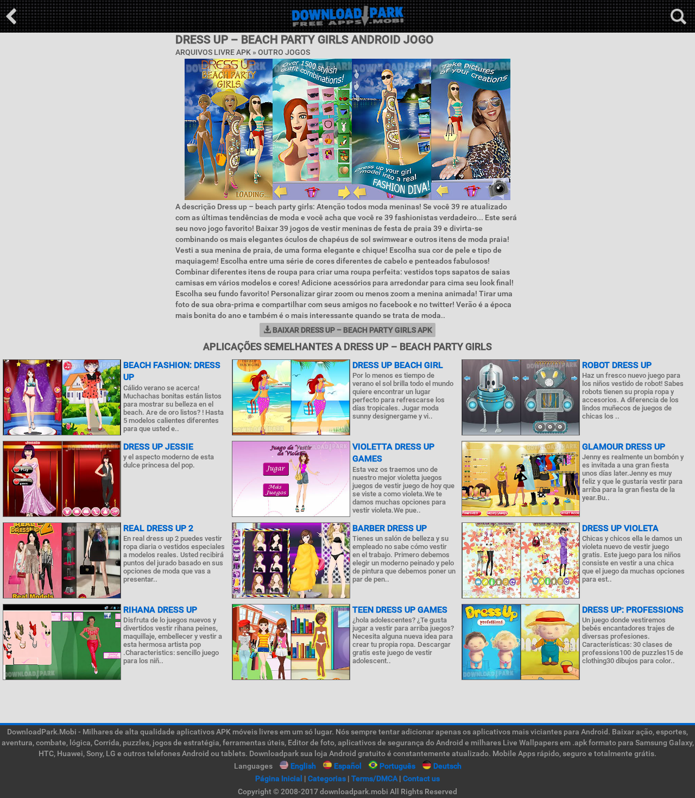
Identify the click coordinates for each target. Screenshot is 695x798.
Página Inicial (278, 778)
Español (348, 766)
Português (397, 766)
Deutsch (447, 766)
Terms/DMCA (374, 778)
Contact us (421, 778)
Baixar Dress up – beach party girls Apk (351, 330)
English (303, 766)
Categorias (327, 778)
